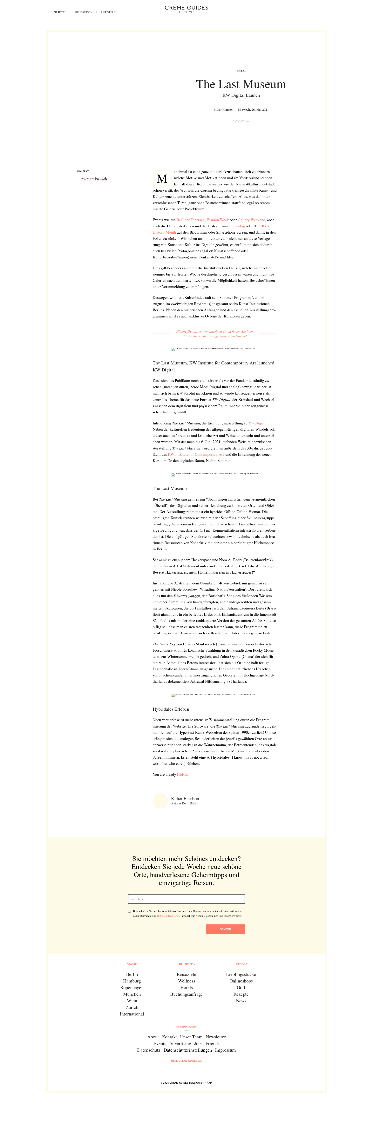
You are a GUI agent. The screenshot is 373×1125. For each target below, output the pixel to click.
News (241, 1000)
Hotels (186, 987)
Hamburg (132, 981)
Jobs (198, 1043)
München (132, 994)
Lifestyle (108, 12)
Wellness (186, 981)
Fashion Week (218, 219)
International (132, 1014)
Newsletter (216, 1037)
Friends (213, 1043)
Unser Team (191, 1037)
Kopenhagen (132, 987)
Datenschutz (148, 1050)
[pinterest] (191, 1071)
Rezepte (241, 994)
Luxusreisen (82, 12)
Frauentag (237, 226)
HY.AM (208, 1083)
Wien (132, 1000)
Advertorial (241, 121)
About (153, 1037)
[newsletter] (201, 1071)
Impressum (225, 1050)
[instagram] (181, 1071)
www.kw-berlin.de (94, 178)
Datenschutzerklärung (169, 916)
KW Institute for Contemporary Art (196, 454)
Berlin (132, 974)
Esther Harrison (224, 109)
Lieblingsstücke (241, 974)
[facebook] (171, 1071)
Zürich (132, 1007)
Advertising (180, 1043)
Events (159, 1043)
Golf (241, 987)
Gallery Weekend (251, 219)
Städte (59, 12)
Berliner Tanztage (191, 219)
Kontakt (169, 1037)
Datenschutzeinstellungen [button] (188, 1050)
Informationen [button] (186, 1026)
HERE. (182, 774)
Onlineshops (241, 981)
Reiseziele (186, 974)
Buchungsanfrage (186, 994)
